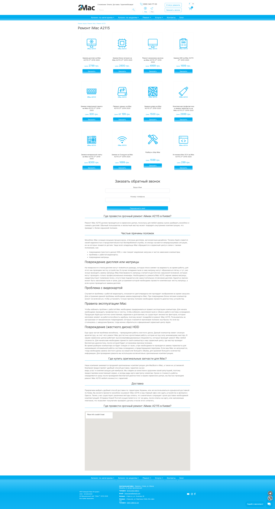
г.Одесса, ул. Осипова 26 (131, 496)
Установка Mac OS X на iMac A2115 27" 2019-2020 (183, 156)
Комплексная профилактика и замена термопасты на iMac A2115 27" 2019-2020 (183, 108)
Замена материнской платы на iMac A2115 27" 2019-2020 (91, 156)
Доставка (116, 4)
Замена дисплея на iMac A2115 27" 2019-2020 (91, 59)
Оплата (109, 4)
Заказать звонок (173, 10)
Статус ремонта (173, 5)
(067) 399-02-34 (133, 503)
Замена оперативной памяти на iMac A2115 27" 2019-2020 (91, 108)
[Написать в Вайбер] (145, 8)
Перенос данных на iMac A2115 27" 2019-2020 (122, 107)
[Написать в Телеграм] (151, 8)
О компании (102, 4)
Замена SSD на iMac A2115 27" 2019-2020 (183, 59)
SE (134, 10)
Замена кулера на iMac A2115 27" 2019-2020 (152, 107)
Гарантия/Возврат (126, 4)
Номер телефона (137, 196)
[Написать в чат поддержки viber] (270, 498)
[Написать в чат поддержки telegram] (270, 493)
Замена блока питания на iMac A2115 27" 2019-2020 (122, 59)
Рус (152, 12)
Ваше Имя (137, 187)
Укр (145, 12)
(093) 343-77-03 (150, 4)
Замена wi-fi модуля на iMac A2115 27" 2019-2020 (122, 156)
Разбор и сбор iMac (152, 152)
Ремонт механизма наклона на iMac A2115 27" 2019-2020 (152, 60)
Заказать (91, 71)
